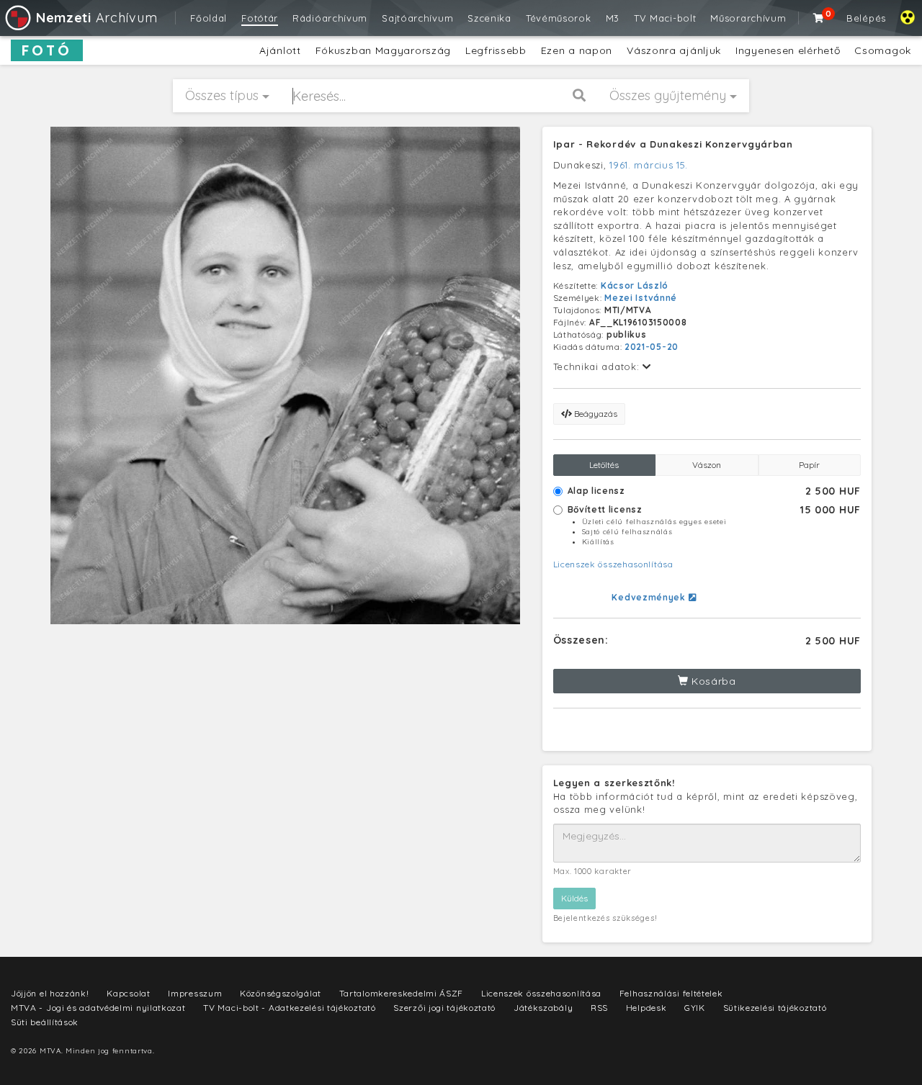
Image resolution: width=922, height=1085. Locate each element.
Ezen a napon (576, 50)
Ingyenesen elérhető (787, 50)
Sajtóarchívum (417, 18)
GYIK (694, 1007)
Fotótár (259, 18)
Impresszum (195, 993)
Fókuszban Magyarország (383, 50)
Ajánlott (280, 50)
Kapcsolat (128, 993)
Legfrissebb (496, 50)
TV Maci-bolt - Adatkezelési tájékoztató (289, 1007)
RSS (599, 1007)
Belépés (866, 18)
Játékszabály (543, 1007)
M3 (612, 18)
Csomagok (882, 50)
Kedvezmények (650, 597)
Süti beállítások (45, 1022)
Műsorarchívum (748, 18)
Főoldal (208, 18)
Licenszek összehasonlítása (613, 564)
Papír (809, 464)
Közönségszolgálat (280, 993)
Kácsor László (634, 285)
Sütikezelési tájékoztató (775, 1007)
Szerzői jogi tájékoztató (444, 1007)
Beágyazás (594, 413)
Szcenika (489, 18)
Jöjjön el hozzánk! (50, 993)
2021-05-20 (652, 346)
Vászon (706, 464)
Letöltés (604, 464)
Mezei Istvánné (640, 297)
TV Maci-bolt (665, 18)
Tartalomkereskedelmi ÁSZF (401, 993)
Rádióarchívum (329, 18)
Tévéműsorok (558, 18)
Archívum (96, 17)
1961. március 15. (648, 165)
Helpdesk (646, 1007)
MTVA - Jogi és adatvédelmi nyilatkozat (98, 1007)
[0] (819, 18)
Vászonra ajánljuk (674, 50)
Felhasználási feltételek (671, 993)
